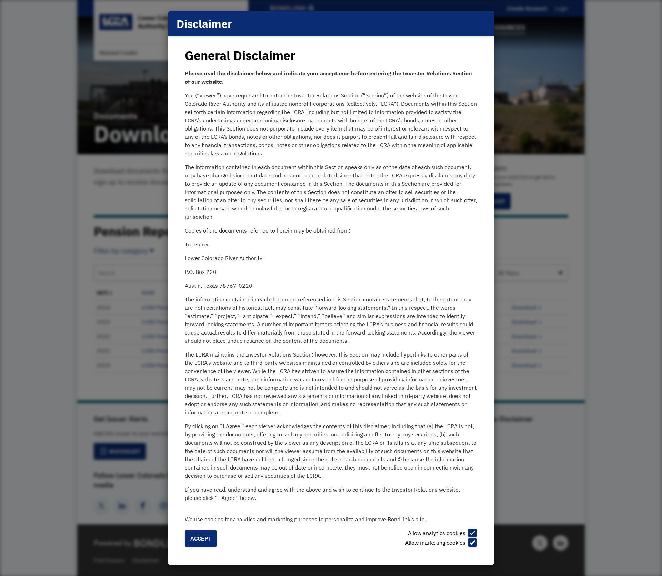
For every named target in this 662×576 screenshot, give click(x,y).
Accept (200, 538)
